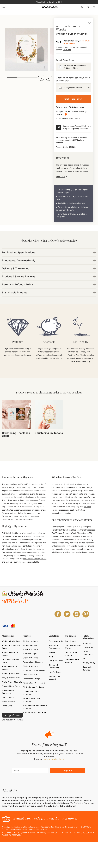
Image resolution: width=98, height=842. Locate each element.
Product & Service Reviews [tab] (18, 276)
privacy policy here (54, 759)
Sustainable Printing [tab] (14, 292)
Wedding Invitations (11, 641)
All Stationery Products (33, 687)
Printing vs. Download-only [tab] (18, 260)
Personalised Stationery (34, 662)
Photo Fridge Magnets (12, 682)
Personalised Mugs (31, 679)
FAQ (84, 659)
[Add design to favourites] (89, 22)
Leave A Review (56, 661)
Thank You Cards (30, 649)
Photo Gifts (7, 706)
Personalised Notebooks (34, 683)
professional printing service (34, 559)
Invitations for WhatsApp (34, 670)
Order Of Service (30, 658)
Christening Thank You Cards (16, 434)
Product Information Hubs (34, 712)
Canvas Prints (8, 697)
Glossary (53, 652)
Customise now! (73, 99)
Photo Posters (8, 702)
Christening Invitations (49, 433)
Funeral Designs (30, 654)
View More (60, 177)
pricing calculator (81, 128)
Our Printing (70, 641)
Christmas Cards (30, 674)
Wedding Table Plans (11, 674)
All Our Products (30, 641)
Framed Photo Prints (11, 686)
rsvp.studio (12, 715)
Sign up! (68, 771)
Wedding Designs (31, 645)
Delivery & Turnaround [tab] (15, 268)
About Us (87, 643)
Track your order (56, 641)
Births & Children (30, 666)
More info (67, 50)
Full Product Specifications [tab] (18, 252)
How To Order (55, 672)
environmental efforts (60, 549)
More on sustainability (80, 361)
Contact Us (88, 647)
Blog (51, 656)
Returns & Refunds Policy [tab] (17, 284)
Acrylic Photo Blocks (11, 678)
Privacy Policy (89, 663)
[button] (41, 78)
